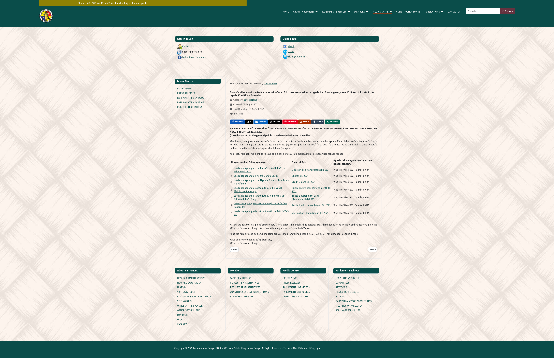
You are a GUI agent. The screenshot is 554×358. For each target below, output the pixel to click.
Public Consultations (190, 107)
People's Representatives (245, 287)
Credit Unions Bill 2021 (303, 182)
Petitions (341, 287)
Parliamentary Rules (348, 310)
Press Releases (186, 93)
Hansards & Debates (347, 292)
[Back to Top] (549, 353)
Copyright (315, 348)
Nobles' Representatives (244, 282)
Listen (291, 51)
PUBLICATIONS (432, 11)
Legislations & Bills (347, 278)
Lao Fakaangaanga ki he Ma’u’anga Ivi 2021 (256, 176)
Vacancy (182, 324)
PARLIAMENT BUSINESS (334, 11)
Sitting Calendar (296, 56)
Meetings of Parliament (350, 305)
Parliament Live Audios (190, 102)
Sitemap (303, 348)
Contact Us (454, 11)
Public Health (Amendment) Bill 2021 (311, 205)
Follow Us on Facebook (194, 57)
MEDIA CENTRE (380, 11)
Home (285, 11)
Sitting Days (184, 301)
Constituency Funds (408, 11)
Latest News (184, 88)
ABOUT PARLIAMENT (303, 11)
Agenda (340, 296)
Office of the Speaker (190, 305)
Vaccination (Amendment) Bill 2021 (310, 213)
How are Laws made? (189, 282)
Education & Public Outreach (194, 296)
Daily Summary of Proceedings (354, 301)
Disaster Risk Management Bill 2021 (311, 169)
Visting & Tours (186, 292)
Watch (291, 46)
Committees (342, 282)
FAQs (179, 319)
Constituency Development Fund (249, 292)
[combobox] (483, 11)
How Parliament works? (191, 278)
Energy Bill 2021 (300, 176)
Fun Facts (182, 315)
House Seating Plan (241, 296)
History (181, 287)
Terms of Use (290, 348)
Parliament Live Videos (190, 97)
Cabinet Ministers (240, 278)
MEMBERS (359, 11)
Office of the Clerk (188, 310)
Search (509, 11)
